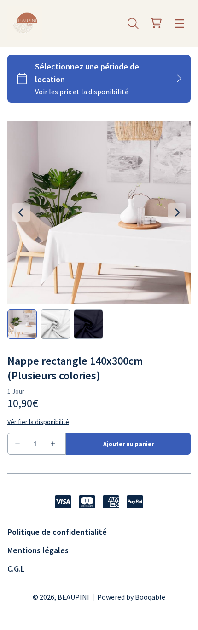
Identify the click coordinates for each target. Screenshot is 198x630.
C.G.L (16, 568)
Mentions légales (38, 550)
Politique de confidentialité (57, 532)
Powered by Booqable (131, 596)
